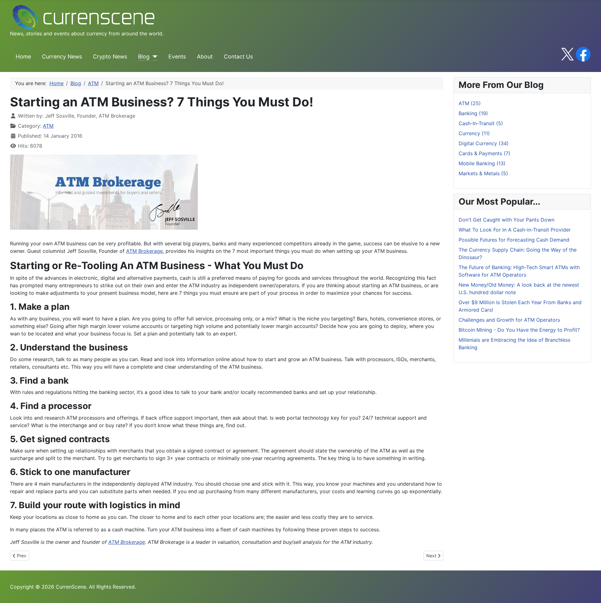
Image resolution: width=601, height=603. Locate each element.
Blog (144, 56)
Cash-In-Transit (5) (481, 123)
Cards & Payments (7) (484, 153)
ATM (48, 126)
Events (177, 56)
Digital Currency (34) (484, 143)
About (205, 56)
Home (23, 56)
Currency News (62, 56)
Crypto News (110, 56)
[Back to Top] (590, 591)
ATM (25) (470, 103)
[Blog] (153, 57)
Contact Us (238, 56)
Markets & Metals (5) (483, 173)
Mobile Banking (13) (482, 163)
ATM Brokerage (144, 251)
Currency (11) (474, 133)
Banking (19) (473, 113)
